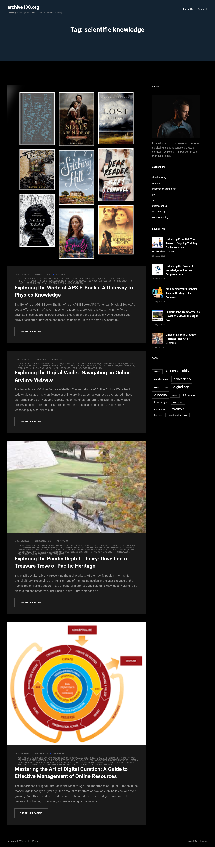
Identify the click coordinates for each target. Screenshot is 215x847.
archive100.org (23, 7)
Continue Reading (31, 331)
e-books (160, 395)
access (157, 371)
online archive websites (54, 366)
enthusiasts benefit (84, 547)
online (100, 762)
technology (158, 415)
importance (23, 762)
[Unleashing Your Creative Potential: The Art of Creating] (157, 339)
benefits (95, 279)
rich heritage (90, 552)
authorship (37, 758)
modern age (90, 762)
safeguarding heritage (29, 368)
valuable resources (54, 554)
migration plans (75, 762)
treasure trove (36, 554)
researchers (76, 552)
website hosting (160, 217)
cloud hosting (159, 177)
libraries (59, 550)
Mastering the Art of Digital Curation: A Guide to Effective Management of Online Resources (71, 772)
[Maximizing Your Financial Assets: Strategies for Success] (157, 293)
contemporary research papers (84, 545)
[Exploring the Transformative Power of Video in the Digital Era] (157, 316)
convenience (183, 379)
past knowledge (112, 762)
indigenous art (114, 547)
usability (107, 764)
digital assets (37, 760)
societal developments (75, 368)
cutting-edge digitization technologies (38, 547)
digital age (181, 387)
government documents (112, 364)
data (119, 758)
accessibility (24, 279)
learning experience (71, 281)
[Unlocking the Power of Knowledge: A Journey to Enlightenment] (157, 270)
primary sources (110, 366)
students (22, 554)
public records (126, 366)
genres (174, 396)
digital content (71, 364)
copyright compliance (72, 758)
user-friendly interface (178, 415)
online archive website (29, 366)
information (36, 762)
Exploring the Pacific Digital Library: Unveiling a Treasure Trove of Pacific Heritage (71, 562)
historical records (128, 760)
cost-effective (107, 279)
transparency (95, 368)
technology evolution (90, 764)
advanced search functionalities (48, 279)
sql (153, 200)
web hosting (158, 211)
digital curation (53, 760)
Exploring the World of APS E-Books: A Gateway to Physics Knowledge (74, 291)
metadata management (54, 762)
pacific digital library (116, 550)
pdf (154, 194)
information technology (164, 188)
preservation (178, 403)
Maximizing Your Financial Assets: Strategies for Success (181, 293)
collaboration (161, 379)
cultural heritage (107, 758)
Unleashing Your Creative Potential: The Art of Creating (181, 338)
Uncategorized (22, 274)
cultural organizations (123, 545)
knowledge (160, 402)
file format (92, 760)
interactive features (28, 281)
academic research (27, 364)
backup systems (52, 758)
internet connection (49, 281)
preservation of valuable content (84, 366)
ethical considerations (74, 760)
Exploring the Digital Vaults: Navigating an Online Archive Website (73, 376)
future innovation (108, 760)
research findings (112, 281)
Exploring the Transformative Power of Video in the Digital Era (183, 316)
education (157, 183)
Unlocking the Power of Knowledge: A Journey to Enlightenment (180, 270)
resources (178, 409)
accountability (45, 364)
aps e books (72, 279)
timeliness (78, 283)
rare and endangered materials (53, 552)
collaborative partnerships (54, 545)
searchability (37, 283)
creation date (91, 758)
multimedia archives (94, 550)
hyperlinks (121, 279)
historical (130, 364)
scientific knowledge (52, 368)
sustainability (65, 283)
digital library (66, 547)
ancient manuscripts (28, 545)
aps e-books (84, 279)
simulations (51, 283)
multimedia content (92, 281)
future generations (89, 364)
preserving (31, 552)
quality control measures (43, 764)
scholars (102, 552)
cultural (58, 364)
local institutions (74, 550)
